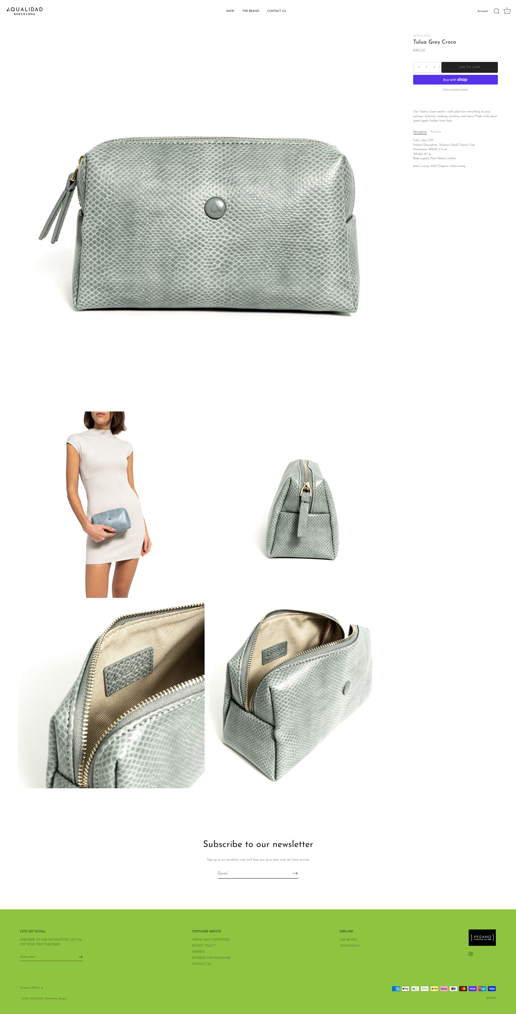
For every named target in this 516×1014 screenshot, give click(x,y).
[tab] (422, 132)
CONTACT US (276, 11)
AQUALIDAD (422, 35)
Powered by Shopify (56, 998)
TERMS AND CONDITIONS (211, 939)
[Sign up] (81, 957)
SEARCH (491, 998)
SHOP (230, 11)
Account (483, 11)
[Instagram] (471, 953)
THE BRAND (250, 11)
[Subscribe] (295, 873)
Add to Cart (469, 67)
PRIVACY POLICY (203, 945)
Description (420, 131)
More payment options (455, 89)
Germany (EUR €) (30, 987)
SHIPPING (198, 951)
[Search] (496, 11)
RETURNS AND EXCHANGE (211, 958)
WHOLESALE (349, 945)
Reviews (436, 131)
